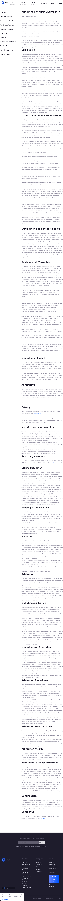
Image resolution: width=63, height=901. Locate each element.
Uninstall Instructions (53, 865)
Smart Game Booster (7, 21)
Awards (38, 869)
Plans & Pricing (26, 887)
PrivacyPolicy (37, 413)
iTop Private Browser (7, 50)
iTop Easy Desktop (6, 17)
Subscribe (41, 842)
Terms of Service (36, 898)
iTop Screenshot (5, 54)
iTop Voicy (3, 33)
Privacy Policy (49, 898)
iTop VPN (3, 12)
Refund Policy (53, 868)
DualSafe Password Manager (8, 41)
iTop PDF (3, 37)
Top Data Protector (6, 46)
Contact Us (39, 864)
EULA (59, 898)
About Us (38, 862)
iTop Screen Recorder (7, 25)
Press (37, 867)
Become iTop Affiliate (54, 879)
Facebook (39, 871)
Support (51, 862)
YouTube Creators (51, 885)
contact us (54, 463)
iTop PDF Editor (26, 876)
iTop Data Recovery (6, 29)
